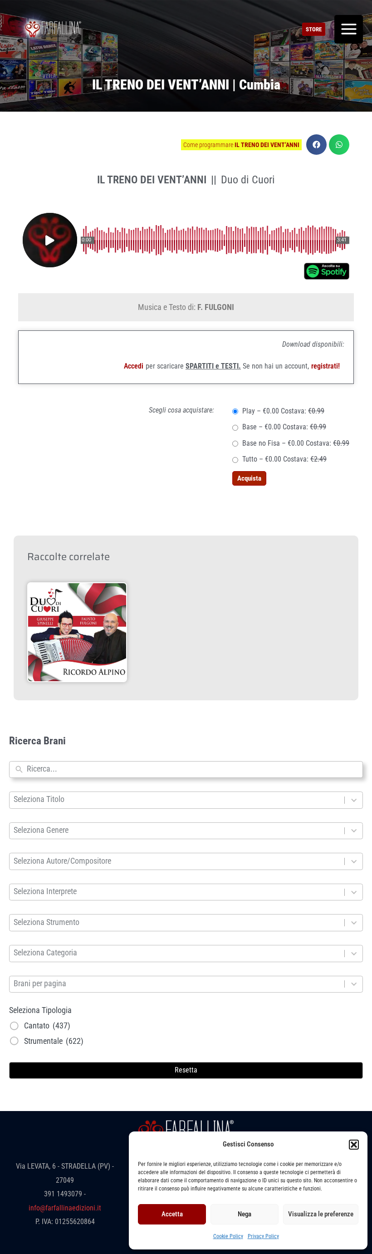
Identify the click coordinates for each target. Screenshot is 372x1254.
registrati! (325, 366)
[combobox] (192, 770)
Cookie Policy (228, 1236)
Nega (244, 1214)
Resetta (186, 1070)
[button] (353, 1144)
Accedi (133, 366)
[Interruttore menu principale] (348, 29)
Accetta (172, 1214)
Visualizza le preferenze (320, 1214)
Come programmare (241, 144)
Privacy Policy (263, 1236)
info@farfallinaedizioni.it (65, 1208)
